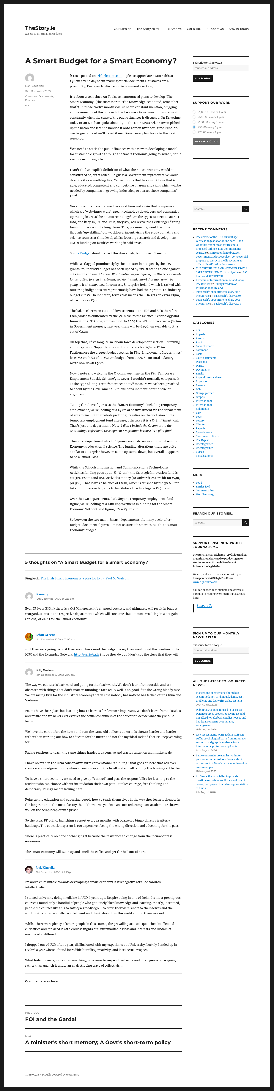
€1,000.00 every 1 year (212, 112)
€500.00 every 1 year (211, 117)
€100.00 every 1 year (211, 122)
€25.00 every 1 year (210, 132)
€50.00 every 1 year (210, 127)
